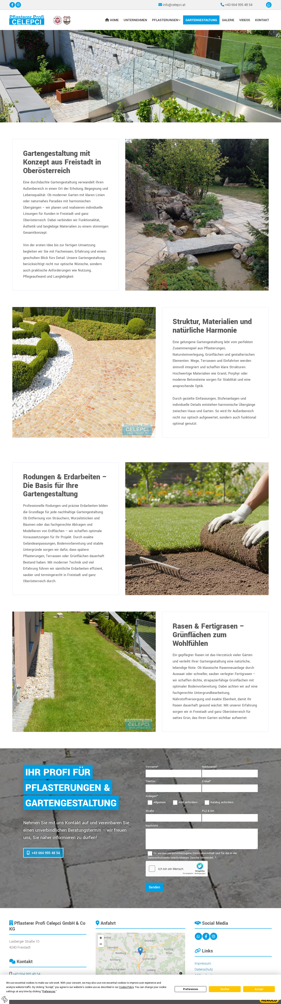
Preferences (190, 989)
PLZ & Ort (208, 811)
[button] (43, 853)
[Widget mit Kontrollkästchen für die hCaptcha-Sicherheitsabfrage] (177, 868)
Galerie (228, 20)
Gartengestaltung (201, 20)
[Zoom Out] (101, 944)
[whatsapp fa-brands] (269, 5)
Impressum (203, 963)
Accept (259, 989)
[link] (166, 19)
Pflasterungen (165, 20)
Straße (150, 811)
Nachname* (209, 767)
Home (114, 20)
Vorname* (152, 767)
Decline (225, 989)
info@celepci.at (174, 4)
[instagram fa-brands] (18, 5)
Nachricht (152, 826)
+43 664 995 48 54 (238, 4)
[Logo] (39, 20)
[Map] (140, 955)
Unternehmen (135, 20)
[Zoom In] (101, 938)
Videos (244, 20)
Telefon (150, 781)
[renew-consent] (4, 999)
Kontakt (262, 20)
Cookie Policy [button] (126, 987)
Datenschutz (204, 969)
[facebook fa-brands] (12, 5)
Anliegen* (152, 796)
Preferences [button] (48, 991)
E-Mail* (206, 781)
